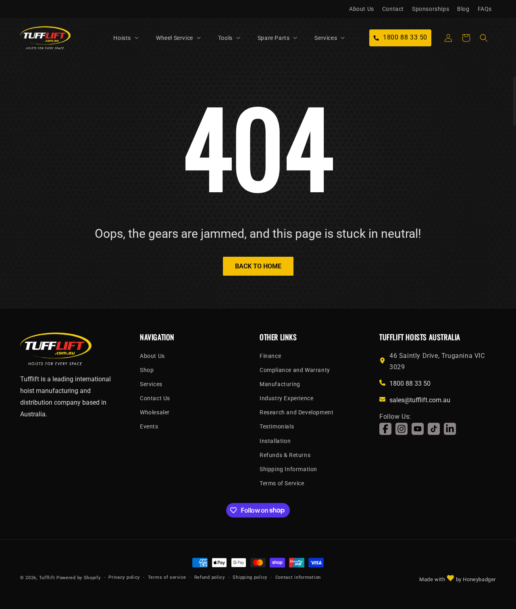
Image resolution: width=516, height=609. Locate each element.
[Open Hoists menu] (136, 38)
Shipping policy (250, 577)
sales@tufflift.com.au (419, 400)
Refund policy (209, 577)
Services (325, 38)
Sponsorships (430, 9)
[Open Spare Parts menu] (295, 38)
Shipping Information (288, 469)
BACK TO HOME (258, 266)
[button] (129, 37)
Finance (270, 356)
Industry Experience (286, 398)
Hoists (122, 38)
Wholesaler (155, 412)
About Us (361, 9)
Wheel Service (174, 38)
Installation (275, 441)
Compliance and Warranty (295, 370)
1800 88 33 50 (410, 383)
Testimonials (277, 427)
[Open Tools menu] (238, 38)
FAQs (485, 9)
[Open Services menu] (342, 38)
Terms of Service (282, 483)
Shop (147, 370)
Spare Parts (274, 38)
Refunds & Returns (285, 455)
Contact (393, 9)
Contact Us (155, 398)
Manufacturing (280, 384)
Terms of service (167, 577)
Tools (225, 38)
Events (149, 427)
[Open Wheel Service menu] (198, 38)
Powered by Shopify (78, 577)
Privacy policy (124, 577)
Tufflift (47, 577)
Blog (463, 9)
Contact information (298, 577)
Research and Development (296, 412)
